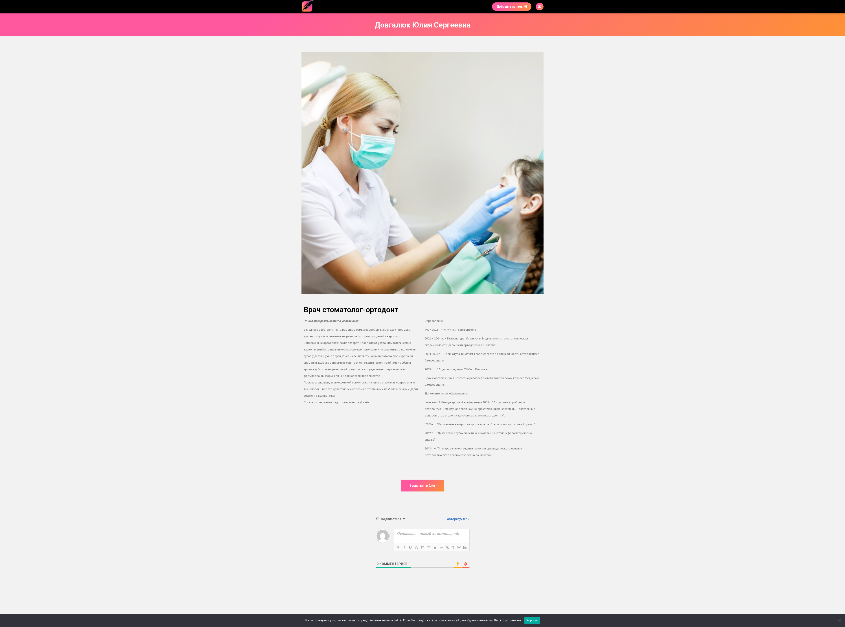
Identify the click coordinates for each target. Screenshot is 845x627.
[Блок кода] (441, 547)
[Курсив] (404, 547)
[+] (459, 547)
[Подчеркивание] (410, 547)
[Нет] (839, 620)
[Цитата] (435, 547)
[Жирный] (398, 547)
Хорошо (532, 620)
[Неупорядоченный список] (429, 547)
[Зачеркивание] (416, 547)
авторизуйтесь (457, 519)
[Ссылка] (447, 547)
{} (453, 547)
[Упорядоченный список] (423, 547)
